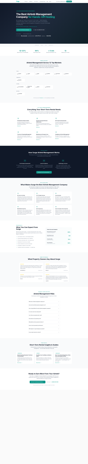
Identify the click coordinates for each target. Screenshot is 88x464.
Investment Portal (42, 1)
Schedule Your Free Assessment (43, 172)
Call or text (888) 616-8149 (61, 1)
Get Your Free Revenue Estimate (23, 29)
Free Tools (36, 1)
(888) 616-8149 (55, 381)
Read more (38, 127)
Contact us (41, 97)
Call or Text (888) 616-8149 (39, 29)
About (50, 1)
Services (26, 1)
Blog (47, 1)
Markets (30, 1)
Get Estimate (69, 1)
